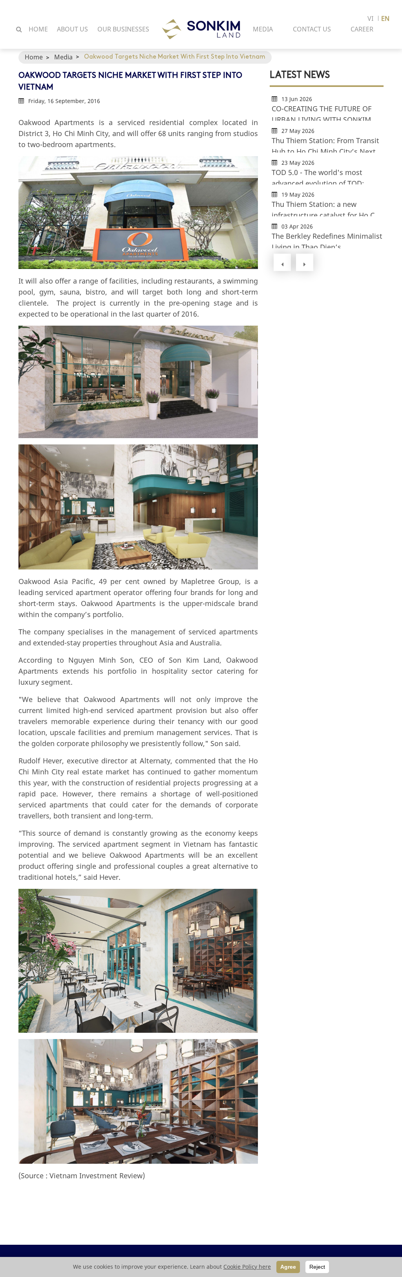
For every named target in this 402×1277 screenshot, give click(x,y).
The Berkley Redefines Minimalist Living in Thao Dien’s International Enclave (327, 239)
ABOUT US (72, 29)
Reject (317, 1267)
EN (385, 18)
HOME (38, 29)
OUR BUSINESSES (123, 29)
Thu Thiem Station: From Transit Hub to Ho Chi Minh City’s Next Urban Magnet (325, 144)
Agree (288, 1267)
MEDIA (263, 29)
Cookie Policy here (247, 1266)
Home (34, 57)
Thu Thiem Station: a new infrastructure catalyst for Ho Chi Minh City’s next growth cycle (326, 207)
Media (63, 57)
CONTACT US (312, 29)
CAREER (362, 29)
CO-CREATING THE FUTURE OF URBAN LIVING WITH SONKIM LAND (321, 112)
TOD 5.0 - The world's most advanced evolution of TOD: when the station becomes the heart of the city (322, 176)
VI (370, 18)
